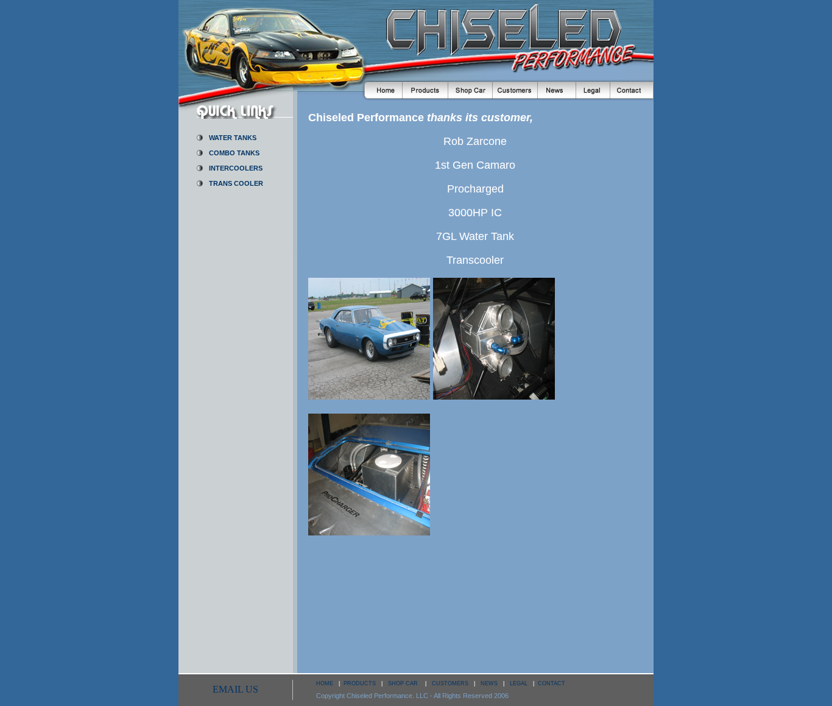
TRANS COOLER (236, 183)
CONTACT (551, 683)
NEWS (489, 683)
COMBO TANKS (234, 153)
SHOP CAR (404, 683)
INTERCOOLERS (236, 168)
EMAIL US (235, 689)
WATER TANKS (232, 137)
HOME (324, 683)
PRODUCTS (360, 683)
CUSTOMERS (450, 683)
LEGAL (518, 683)
